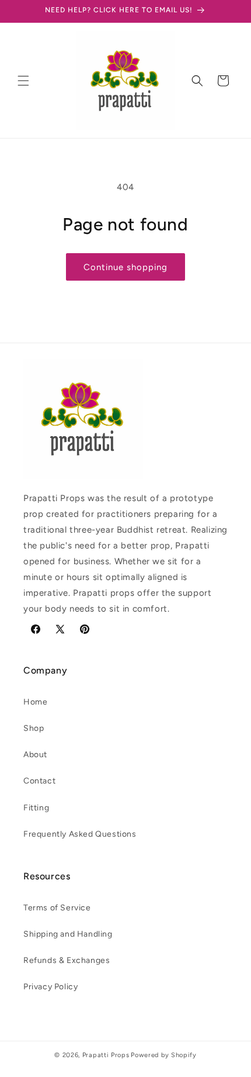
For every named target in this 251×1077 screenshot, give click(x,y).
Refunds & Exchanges (66, 960)
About (35, 755)
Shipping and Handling (68, 934)
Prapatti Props (106, 1055)
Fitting (36, 808)
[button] (23, 81)
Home (35, 702)
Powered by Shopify (164, 1055)
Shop (33, 728)
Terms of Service (57, 908)
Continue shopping (125, 267)
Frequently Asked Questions (80, 834)
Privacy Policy (50, 987)
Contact (39, 781)
